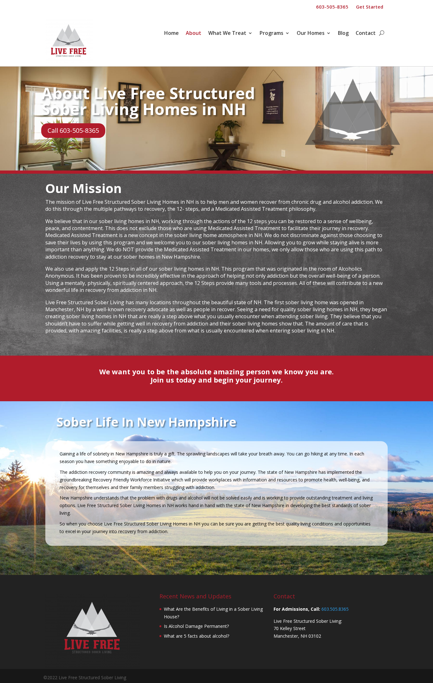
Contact (366, 33)
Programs (271, 33)
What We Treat (227, 33)
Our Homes (311, 33)
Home (171, 33)
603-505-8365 (332, 6)
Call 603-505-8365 (73, 130)
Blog (343, 33)
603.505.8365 (335, 609)
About (193, 33)
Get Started (369, 6)
